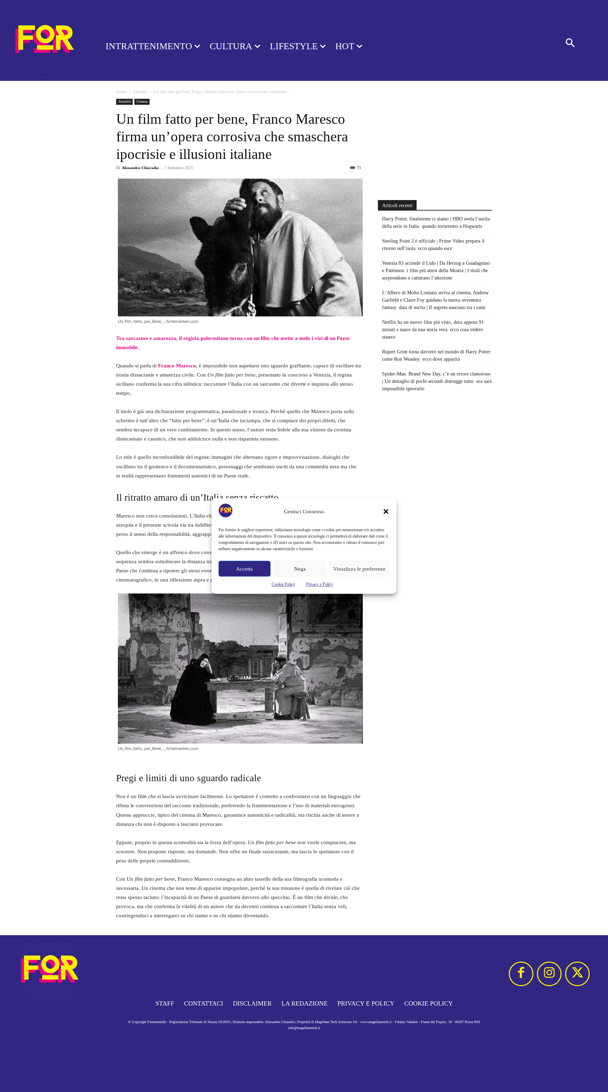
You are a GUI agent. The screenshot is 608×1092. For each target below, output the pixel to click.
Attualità (140, 91)
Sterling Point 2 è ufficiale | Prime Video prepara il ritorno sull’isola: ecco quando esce (433, 244)
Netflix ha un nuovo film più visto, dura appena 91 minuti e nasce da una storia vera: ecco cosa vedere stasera (433, 330)
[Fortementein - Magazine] (43, 40)
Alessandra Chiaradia (140, 168)
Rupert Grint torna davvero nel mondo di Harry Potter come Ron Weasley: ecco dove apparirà (436, 355)
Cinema (142, 101)
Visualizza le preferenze (359, 569)
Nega (300, 569)
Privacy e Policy (319, 584)
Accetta (244, 569)
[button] (386, 511)
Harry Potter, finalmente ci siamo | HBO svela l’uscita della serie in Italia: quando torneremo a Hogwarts (436, 222)
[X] (577, 974)
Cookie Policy (283, 584)
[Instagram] (549, 974)
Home (121, 91)
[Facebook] (521, 974)
